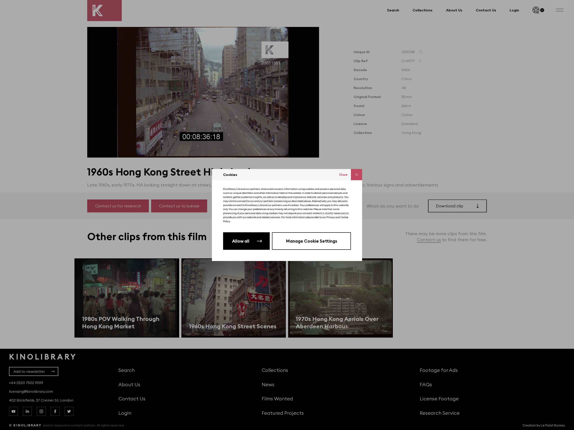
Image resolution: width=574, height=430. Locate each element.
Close (343, 174)
